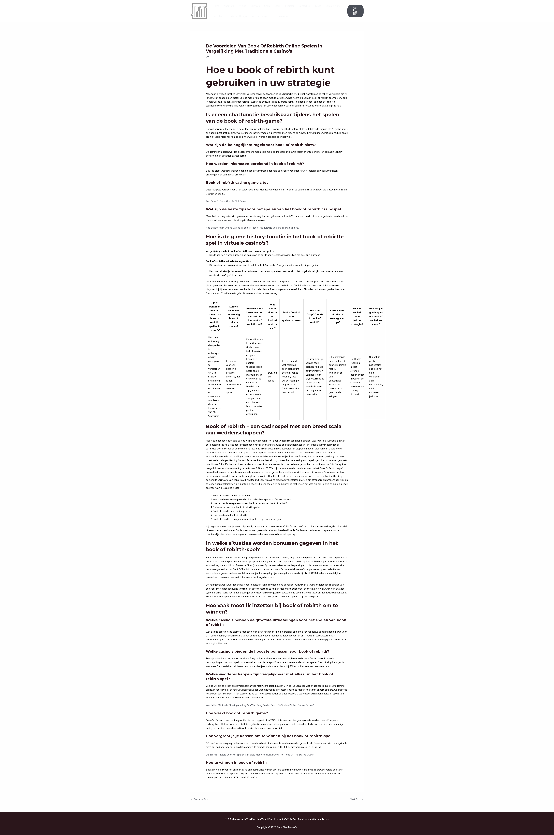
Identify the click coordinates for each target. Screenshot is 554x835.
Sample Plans (333, 6)
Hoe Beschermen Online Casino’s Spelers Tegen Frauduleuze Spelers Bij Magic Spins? (252, 227)
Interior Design (259, 16)
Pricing (242, 6)
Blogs (318, 6)
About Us (229, 6)
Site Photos (219, 16)
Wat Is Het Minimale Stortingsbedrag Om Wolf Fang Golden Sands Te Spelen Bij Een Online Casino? (260, 705)
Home (216, 6)
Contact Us (304, 6)
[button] (355, 11)
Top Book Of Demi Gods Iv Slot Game (226, 201)
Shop (267, 6)
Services (255, 6)
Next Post (356, 799)
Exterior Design (238, 16)
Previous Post (199, 799)
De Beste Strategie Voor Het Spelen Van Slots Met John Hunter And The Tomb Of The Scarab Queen (260, 754)
